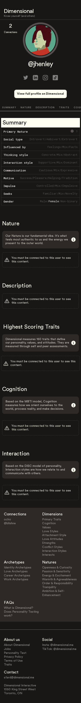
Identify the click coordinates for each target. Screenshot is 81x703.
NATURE (26, 107)
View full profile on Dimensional (40, 93)
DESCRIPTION (45, 107)
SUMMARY (9, 107)
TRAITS (64, 107)
